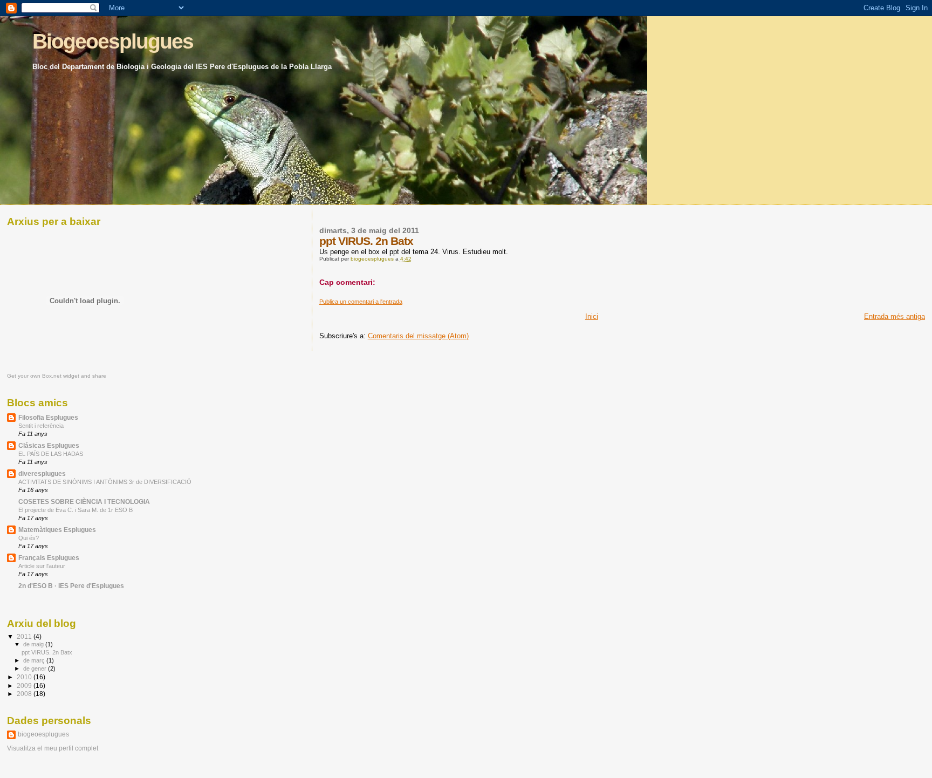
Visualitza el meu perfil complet (52, 748)
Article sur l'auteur (41, 566)
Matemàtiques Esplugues (57, 529)
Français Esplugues (48, 557)
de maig (34, 644)
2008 (25, 693)
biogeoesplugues (43, 734)
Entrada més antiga (894, 316)
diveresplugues (42, 473)
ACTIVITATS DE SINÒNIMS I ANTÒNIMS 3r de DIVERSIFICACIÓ (104, 482)
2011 (25, 636)
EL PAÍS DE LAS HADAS (50, 454)
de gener (35, 668)
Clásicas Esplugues (48, 445)
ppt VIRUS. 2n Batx (47, 652)
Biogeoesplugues (112, 41)
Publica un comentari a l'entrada (360, 301)
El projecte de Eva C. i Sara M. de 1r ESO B (75, 510)
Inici (591, 316)
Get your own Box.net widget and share (56, 376)
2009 (25, 685)
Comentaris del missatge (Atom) (418, 336)
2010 (25, 676)
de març (34, 660)
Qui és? (28, 538)
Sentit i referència (41, 425)
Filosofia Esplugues (48, 417)
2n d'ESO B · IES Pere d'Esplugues (71, 585)
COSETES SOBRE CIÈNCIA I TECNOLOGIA (84, 501)
